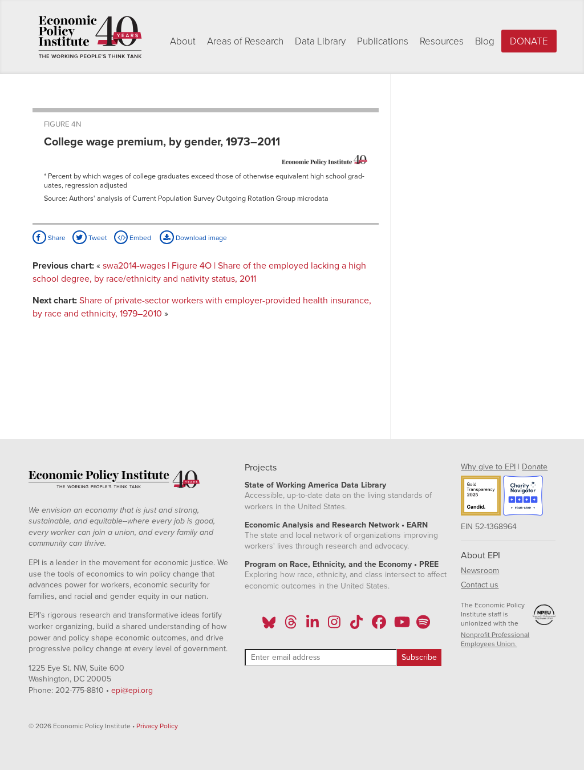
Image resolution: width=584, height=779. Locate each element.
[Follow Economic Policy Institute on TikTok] (356, 625)
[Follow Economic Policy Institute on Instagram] (334, 625)
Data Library (320, 41)
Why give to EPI (488, 467)
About (183, 41)
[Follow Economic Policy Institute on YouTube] (401, 625)
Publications (382, 41)
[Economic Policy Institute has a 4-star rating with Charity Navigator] (523, 497)
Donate (529, 41)
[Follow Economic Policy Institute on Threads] (291, 625)
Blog (484, 41)
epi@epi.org (132, 690)
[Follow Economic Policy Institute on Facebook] (378, 625)
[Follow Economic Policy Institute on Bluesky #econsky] (269, 625)
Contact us (479, 585)
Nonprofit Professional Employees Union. (495, 639)
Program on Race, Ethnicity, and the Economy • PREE (342, 564)
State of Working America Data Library (315, 485)
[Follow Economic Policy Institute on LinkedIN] (312, 625)
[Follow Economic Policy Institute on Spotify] (423, 625)
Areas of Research (245, 41)
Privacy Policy (157, 726)
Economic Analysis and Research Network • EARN (336, 525)
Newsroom (480, 570)
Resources (442, 41)
